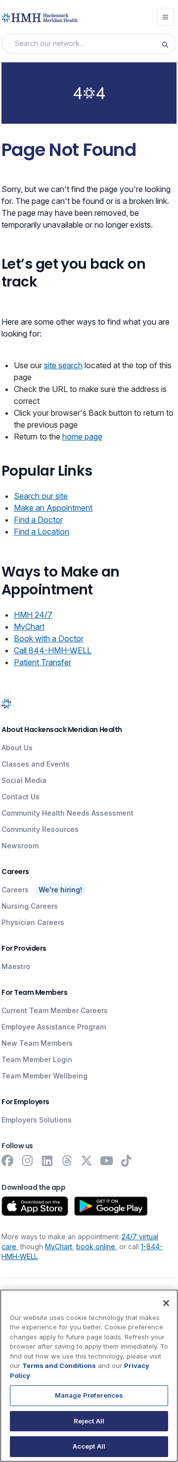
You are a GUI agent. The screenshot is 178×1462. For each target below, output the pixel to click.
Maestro (15, 966)
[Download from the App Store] (34, 1206)
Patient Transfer (42, 662)
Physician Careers (32, 922)
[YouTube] (106, 1161)
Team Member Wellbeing (44, 1076)
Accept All (89, 1446)
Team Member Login (36, 1059)
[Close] (166, 1303)
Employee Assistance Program (53, 1027)
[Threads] (67, 1161)
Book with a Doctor (49, 638)
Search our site (41, 496)
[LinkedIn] (47, 1161)
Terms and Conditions (59, 1365)
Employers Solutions (36, 1120)
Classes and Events (35, 764)
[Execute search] (168, 43)
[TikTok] (126, 1161)
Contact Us (20, 796)
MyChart (29, 627)
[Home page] (6, 703)
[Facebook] (7, 1161)
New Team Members (37, 1043)
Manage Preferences (89, 1395)
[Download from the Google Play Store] (111, 1206)
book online (95, 1246)
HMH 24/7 (33, 615)
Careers (15, 889)
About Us (17, 747)
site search (63, 365)
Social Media (23, 780)
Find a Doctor (38, 520)
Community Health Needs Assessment (67, 813)
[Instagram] (27, 1161)
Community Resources (40, 829)
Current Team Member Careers (54, 1010)
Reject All (89, 1421)
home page (82, 436)
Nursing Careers (29, 906)
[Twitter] (86, 1161)
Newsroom (20, 845)
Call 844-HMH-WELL (52, 650)
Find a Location (41, 531)
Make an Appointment (53, 508)
